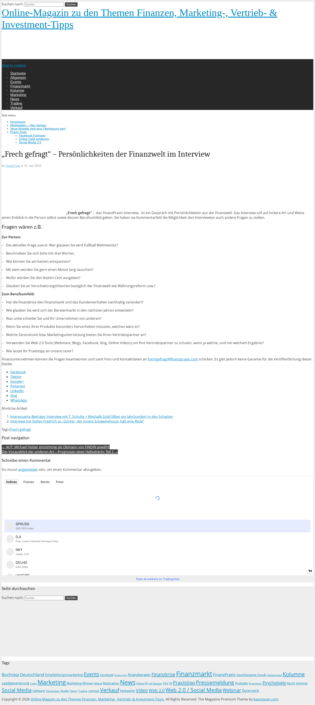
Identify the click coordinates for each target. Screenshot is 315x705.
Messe (98, 683)
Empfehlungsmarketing (64, 674)
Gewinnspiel (274, 675)
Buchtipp (10, 674)
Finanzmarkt (20, 86)
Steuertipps (53, 691)
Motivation (111, 683)
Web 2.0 (157, 690)
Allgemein (18, 78)
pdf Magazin (155, 683)
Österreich (250, 690)
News (14, 99)
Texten (73, 691)
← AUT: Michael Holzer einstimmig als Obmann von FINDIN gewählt (56, 447)
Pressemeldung (215, 682)
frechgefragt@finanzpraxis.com (173, 359)
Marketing (18, 95)
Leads (33, 683)
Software (38, 691)
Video (142, 690)
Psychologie (274, 683)
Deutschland (32, 674)
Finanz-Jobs (120, 675)
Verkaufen (127, 690)
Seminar (302, 683)
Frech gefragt (20, 429)
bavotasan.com (266, 699)
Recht (291, 683)
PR (170, 683)
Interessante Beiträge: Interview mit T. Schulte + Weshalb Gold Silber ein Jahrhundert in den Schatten (91, 416)
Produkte (241, 683)
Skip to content (14, 65)
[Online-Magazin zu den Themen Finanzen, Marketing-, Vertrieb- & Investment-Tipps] (74, 56)
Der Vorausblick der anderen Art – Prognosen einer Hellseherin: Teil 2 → (60, 451)
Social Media (17, 689)
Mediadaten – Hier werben (28, 125)
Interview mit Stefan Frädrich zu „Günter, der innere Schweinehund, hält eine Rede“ (77, 421)
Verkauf (16, 108)
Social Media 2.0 (30, 142)
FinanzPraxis (13, 166)
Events (15, 82)
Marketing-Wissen (80, 683)
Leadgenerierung (15, 683)
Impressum (18, 121)
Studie (64, 691)
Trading (16, 103)
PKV (165, 683)
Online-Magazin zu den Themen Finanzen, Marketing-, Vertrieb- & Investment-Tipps (97, 699)
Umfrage (93, 691)
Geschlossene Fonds (251, 675)
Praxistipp (184, 682)
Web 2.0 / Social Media (193, 689)
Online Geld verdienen (34, 139)
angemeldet (28, 469)
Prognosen (255, 683)
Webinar (232, 690)
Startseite (18, 73)
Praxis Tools (18, 132)
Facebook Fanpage (32, 135)
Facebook (106, 675)
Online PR (142, 683)
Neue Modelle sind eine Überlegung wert (38, 128)
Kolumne (17, 90)
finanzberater (139, 674)
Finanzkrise (163, 674)
